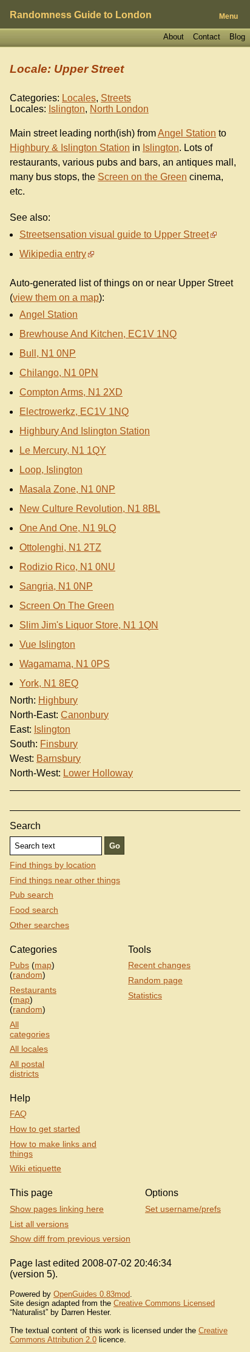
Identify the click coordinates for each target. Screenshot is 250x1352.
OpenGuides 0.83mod (91, 1294)
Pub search (31, 895)
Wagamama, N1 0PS (64, 664)
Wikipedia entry (52, 254)
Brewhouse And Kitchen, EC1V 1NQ (98, 334)
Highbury (58, 700)
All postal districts (27, 1068)
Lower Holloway (98, 773)
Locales (79, 98)
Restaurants (33, 990)
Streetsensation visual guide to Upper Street (114, 234)
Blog (237, 36)
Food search (34, 910)
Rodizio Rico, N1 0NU (67, 567)
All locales (29, 1049)
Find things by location (53, 865)
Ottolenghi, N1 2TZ (60, 547)
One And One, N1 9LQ (67, 528)
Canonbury (85, 715)
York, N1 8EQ (48, 683)
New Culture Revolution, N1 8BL (89, 508)
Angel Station (187, 133)
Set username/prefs (183, 1209)
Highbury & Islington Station (70, 148)
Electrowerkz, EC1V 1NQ (74, 411)
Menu (228, 16)
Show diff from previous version (70, 1238)
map (43, 965)
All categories (30, 1029)
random (27, 975)
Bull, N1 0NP (47, 353)
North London (119, 109)
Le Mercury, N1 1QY (62, 450)
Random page (155, 980)
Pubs (19, 965)
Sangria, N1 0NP (56, 586)
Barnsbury (58, 758)
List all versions (39, 1224)
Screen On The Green (66, 605)
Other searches (39, 925)
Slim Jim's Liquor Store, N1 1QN (88, 625)
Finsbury (59, 744)
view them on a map (56, 297)
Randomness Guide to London (81, 15)
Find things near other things (65, 880)
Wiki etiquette (35, 1168)
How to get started (45, 1129)
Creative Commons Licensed (164, 1303)
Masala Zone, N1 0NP (67, 489)
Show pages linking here (57, 1209)
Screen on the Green (142, 177)
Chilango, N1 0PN (58, 373)
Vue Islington (47, 644)
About (173, 36)
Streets (116, 98)
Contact (206, 36)
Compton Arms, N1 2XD (71, 392)
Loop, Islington (51, 470)
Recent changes (159, 965)
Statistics (145, 995)
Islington (67, 109)
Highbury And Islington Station (84, 431)
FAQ (18, 1113)
